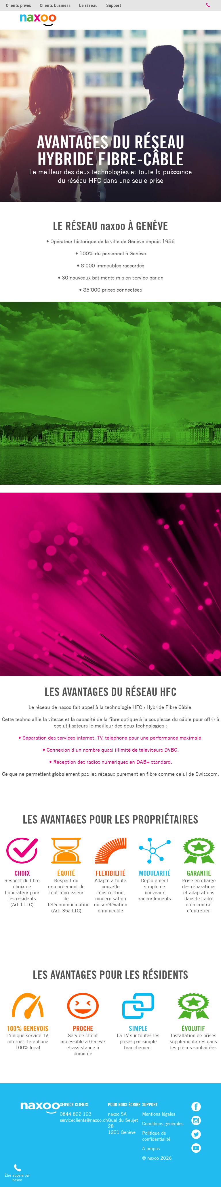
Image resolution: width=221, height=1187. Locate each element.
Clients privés (18, 5)
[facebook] (196, 1106)
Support (113, 5)
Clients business (55, 5)
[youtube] (196, 1148)
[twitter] (196, 1134)
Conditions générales (162, 1123)
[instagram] (196, 1120)
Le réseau (88, 5)
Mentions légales (158, 1114)
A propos (151, 1148)
